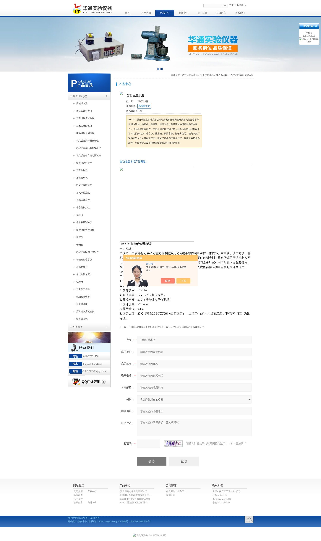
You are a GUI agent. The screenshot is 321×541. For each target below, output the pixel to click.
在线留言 (221, 12)
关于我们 (146, 12)
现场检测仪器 (83, 296)
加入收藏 (165, 154)
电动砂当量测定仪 (85, 133)
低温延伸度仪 (83, 200)
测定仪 (79, 237)
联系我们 (240, 12)
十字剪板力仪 (83, 207)
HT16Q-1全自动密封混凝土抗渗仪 (136, 495)
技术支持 (78, 499)
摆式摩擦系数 (83, 192)
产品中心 (165, 12)
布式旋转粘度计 (84, 274)
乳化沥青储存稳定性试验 (88, 155)
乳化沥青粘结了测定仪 (87, 252)
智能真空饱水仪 (84, 259)
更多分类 (78, 326)
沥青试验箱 (81, 304)
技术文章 (202, 12)
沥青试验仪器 (80, 96)
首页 (231, 5)
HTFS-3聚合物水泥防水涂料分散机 (137, 502)
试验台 (79, 282)
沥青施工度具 (83, 289)
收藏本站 (241, 5)
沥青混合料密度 (84, 163)
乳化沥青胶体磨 (84, 185)
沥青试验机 (81, 319)
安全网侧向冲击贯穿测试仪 (133, 491)
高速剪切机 (81, 177)
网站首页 (72, 521)
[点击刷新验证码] (173, 443)
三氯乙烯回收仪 (84, 125)
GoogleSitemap (110, 521)
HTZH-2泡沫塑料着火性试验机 (135, 499)
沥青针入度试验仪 (85, 311)
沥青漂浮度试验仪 (85, 118)
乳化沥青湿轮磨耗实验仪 (88, 148)
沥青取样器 (81, 170)
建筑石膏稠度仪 (84, 111)
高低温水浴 (81, 103)
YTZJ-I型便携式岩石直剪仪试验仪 (187, 327)
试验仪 (79, 215)
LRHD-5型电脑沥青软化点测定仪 (145, 327)
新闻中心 (183, 12)
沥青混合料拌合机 (85, 230)
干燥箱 (79, 244)
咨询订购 (138, 154)
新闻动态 (78, 495)
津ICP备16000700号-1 (140, 521)
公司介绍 (78, 491)
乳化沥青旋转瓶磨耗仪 (87, 140)
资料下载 (91, 502)
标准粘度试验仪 (84, 222)
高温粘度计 (81, 267)
